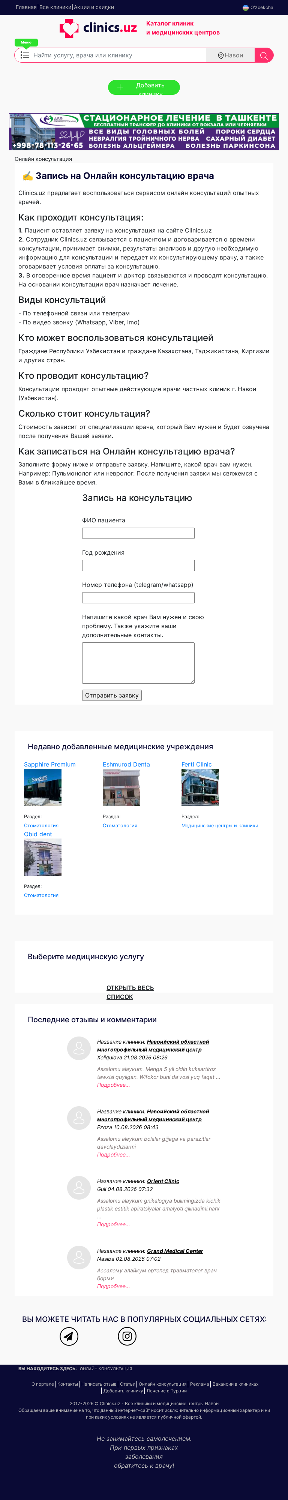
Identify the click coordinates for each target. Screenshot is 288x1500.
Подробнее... (113, 1085)
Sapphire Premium (50, 764)
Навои (234, 55)
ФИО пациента (103, 520)
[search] (264, 55)
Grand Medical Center (175, 1251)
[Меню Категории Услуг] (25, 54)
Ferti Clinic (197, 764)
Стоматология (41, 825)
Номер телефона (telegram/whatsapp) (138, 584)
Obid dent (38, 834)
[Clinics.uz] (76, 32)
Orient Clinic (163, 1181)
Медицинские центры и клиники (220, 825)
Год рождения (103, 552)
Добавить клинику (150, 88)
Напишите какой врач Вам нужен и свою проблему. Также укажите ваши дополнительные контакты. (143, 626)
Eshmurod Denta (126, 764)
